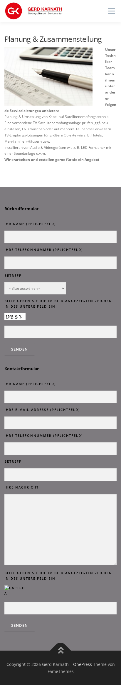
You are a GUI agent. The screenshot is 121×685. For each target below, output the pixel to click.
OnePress (82, 664)
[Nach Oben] (60, 650)
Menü (111, 11)
